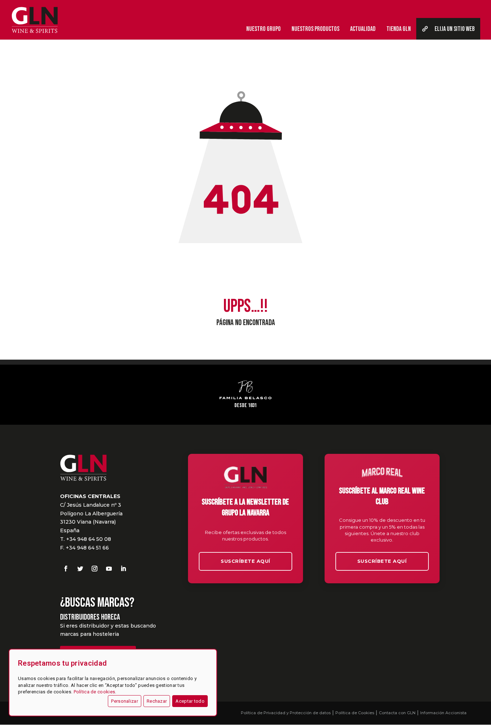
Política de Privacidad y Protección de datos (286, 712)
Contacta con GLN (397, 712)
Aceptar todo (190, 701)
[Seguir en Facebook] (66, 568)
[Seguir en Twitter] (80, 568)
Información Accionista (443, 712)
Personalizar (124, 701)
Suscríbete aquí (245, 561)
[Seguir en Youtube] (109, 568)
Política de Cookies (354, 712)
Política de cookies (94, 691)
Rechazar (157, 701)
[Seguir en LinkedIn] (123, 568)
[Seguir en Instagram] (94, 568)
